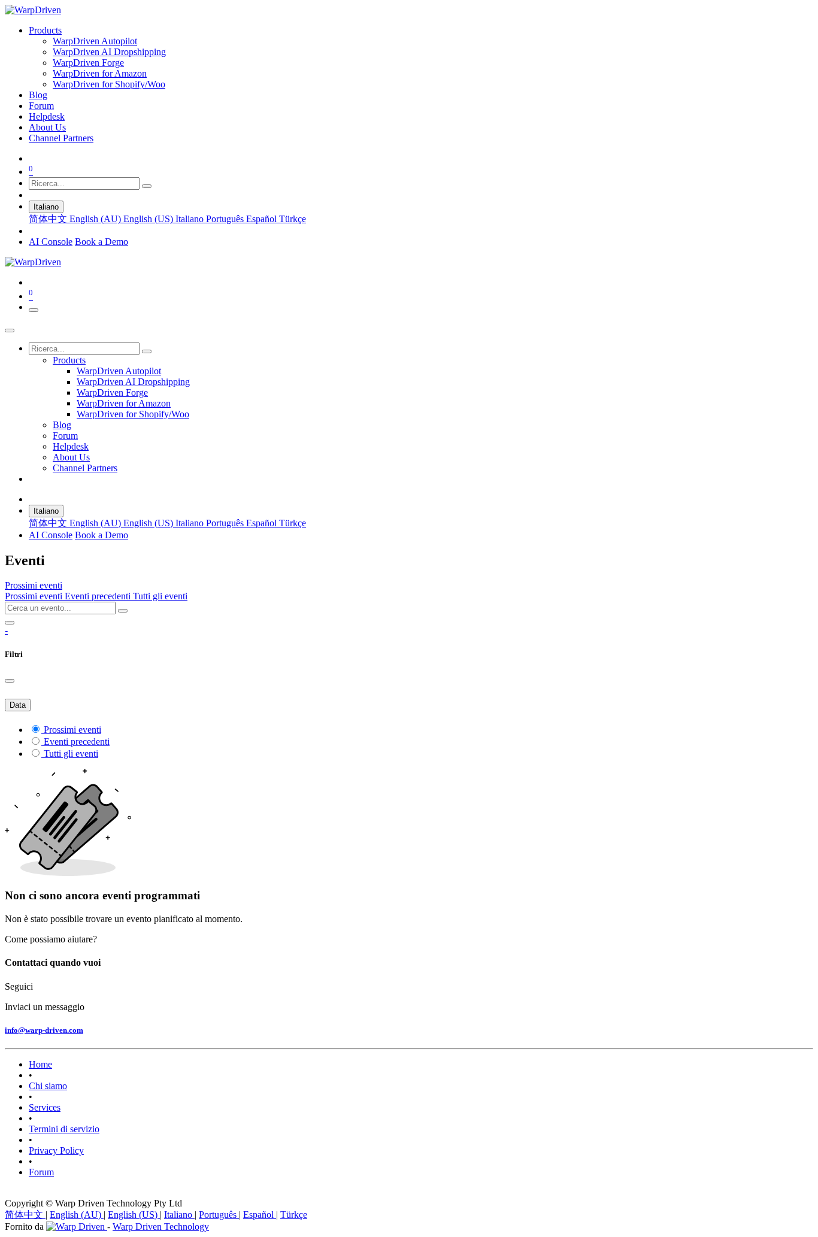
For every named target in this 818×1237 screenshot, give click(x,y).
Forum (41, 1172)
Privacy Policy (56, 1150)
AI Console (50, 242)
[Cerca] (147, 186)
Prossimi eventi (35, 596)
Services (44, 1107)
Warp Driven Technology (161, 1226)
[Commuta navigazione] (33, 310)
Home (40, 1064)
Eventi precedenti (99, 596)
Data (18, 705)
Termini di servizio (64, 1129)
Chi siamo (48, 1086)
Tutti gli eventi (160, 596)
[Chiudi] (9, 330)
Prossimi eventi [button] (33, 585)
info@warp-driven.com (44, 1030)
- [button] (6, 630)
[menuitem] (45, 30)
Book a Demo (101, 242)
